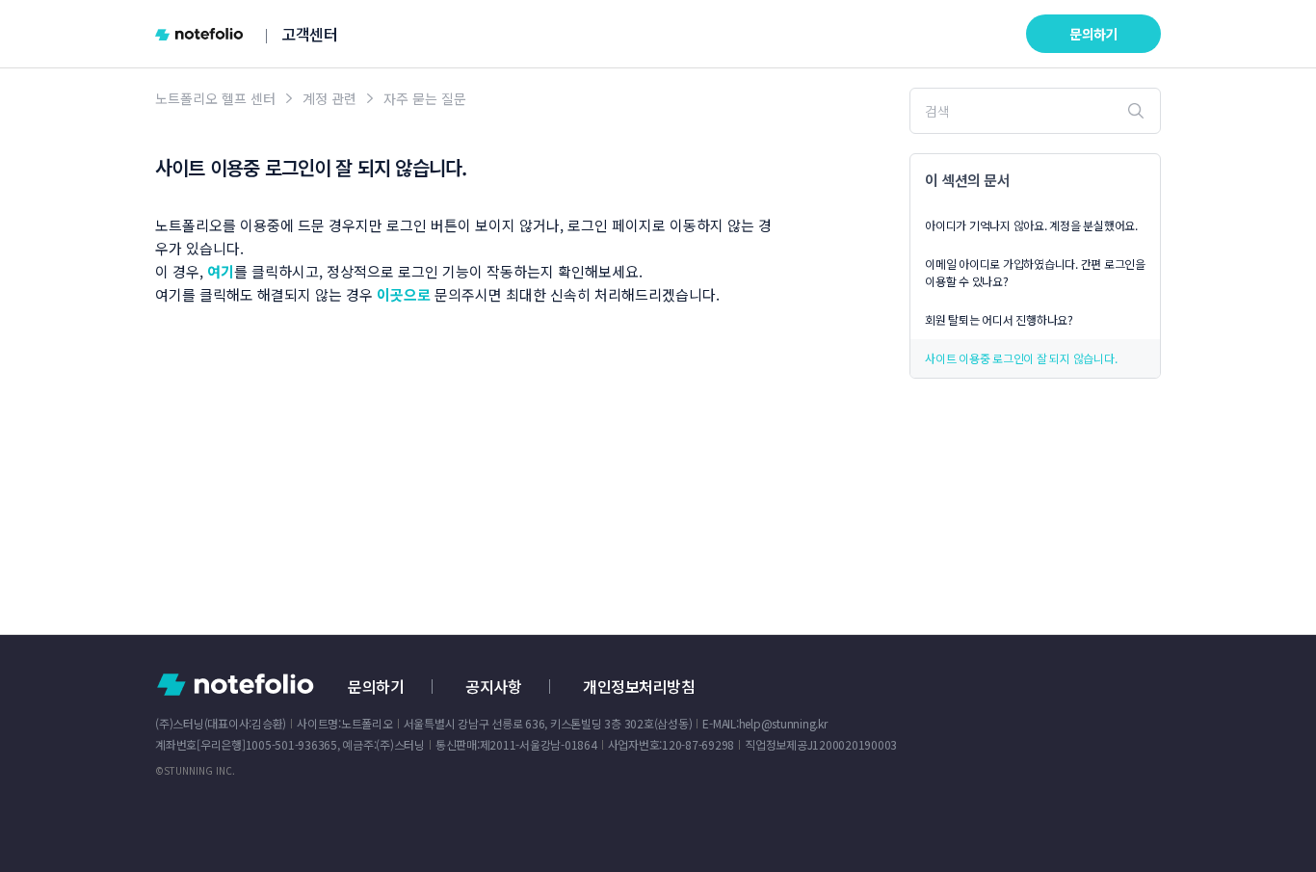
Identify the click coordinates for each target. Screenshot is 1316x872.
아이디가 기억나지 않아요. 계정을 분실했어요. (1031, 225)
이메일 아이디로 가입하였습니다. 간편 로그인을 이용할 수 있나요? (1035, 272)
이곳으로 (404, 294)
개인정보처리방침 (639, 686)
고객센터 (309, 33)
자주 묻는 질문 (424, 98)
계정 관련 (329, 98)
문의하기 (1093, 33)
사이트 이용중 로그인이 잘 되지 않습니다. (1021, 358)
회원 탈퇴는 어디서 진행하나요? (999, 319)
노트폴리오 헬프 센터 (215, 98)
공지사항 (493, 686)
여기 (220, 271)
